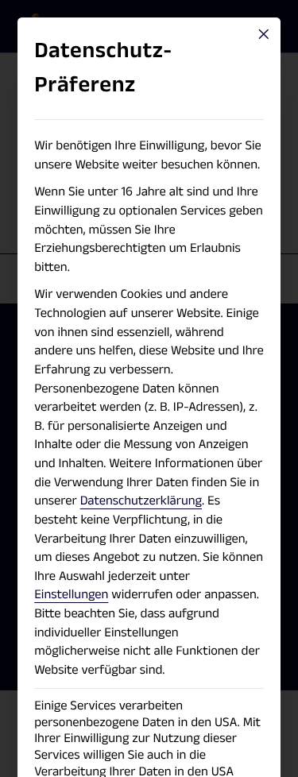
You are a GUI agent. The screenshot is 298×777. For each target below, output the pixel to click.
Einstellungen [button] (71, 594)
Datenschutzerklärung (141, 500)
